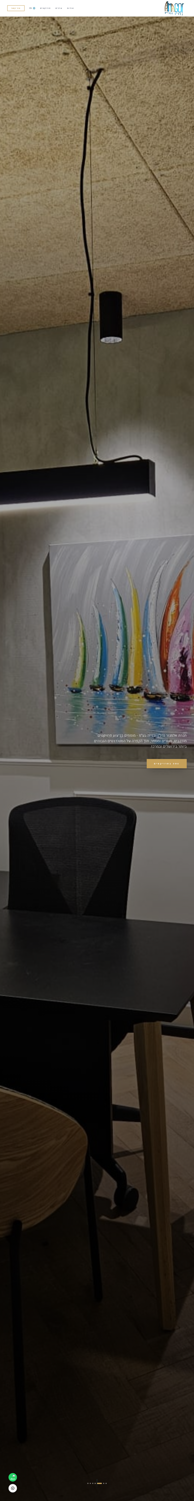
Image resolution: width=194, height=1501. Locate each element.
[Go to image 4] (98, 1483)
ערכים (58, 8)
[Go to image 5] (96, 1483)
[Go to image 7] (88, 1483)
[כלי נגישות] (12, 1488)
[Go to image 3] (101, 1483)
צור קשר (16, 8)
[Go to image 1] (106, 1483)
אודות (70, 8)
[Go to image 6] (92, 1483)
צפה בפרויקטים (166, 763)
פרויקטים (45, 8)
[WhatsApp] (12, 1477)
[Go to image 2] (103, 1483)
